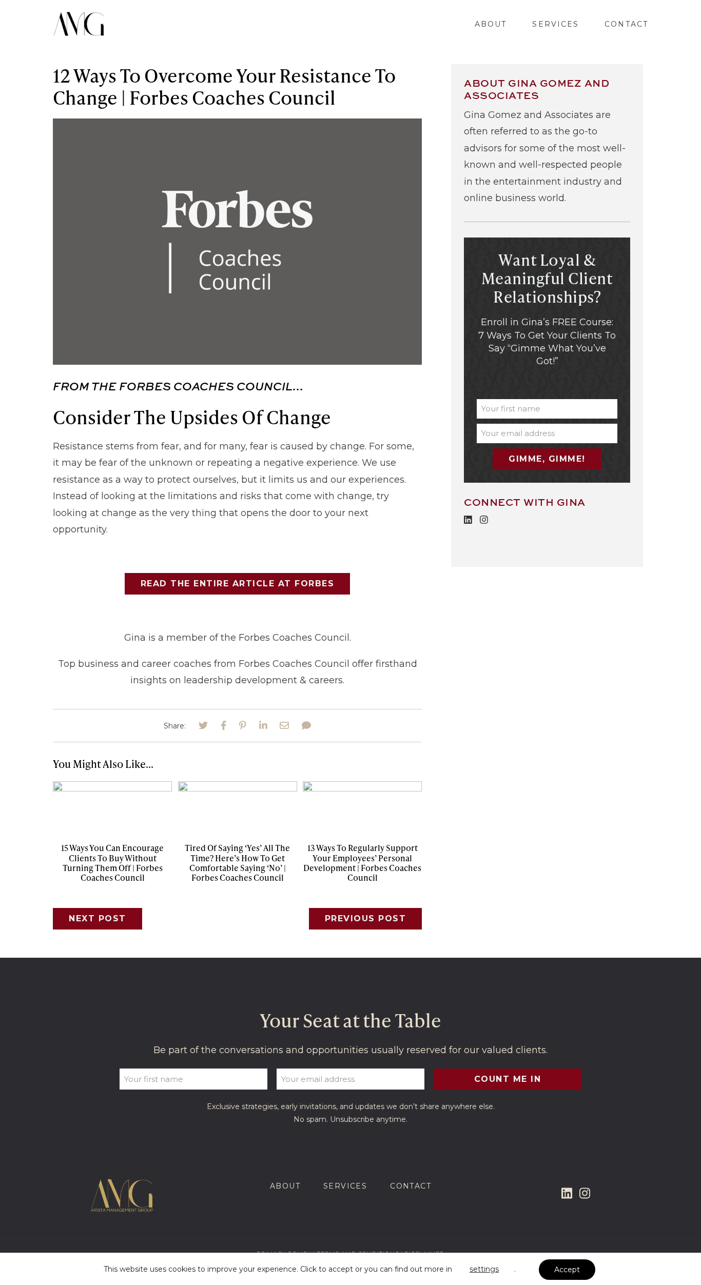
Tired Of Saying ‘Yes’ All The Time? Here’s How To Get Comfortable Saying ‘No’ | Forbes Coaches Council (237, 862)
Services (555, 24)
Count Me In (507, 1079)
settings (484, 1269)
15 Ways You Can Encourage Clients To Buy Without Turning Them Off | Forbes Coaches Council (112, 862)
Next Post (97, 918)
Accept (567, 1269)
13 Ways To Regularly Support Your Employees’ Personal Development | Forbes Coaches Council (362, 862)
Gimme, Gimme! (547, 459)
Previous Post (365, 918)
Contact (626, 24)
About (491, 24)
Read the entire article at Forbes (238, 583)
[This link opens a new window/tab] (203, 725)
